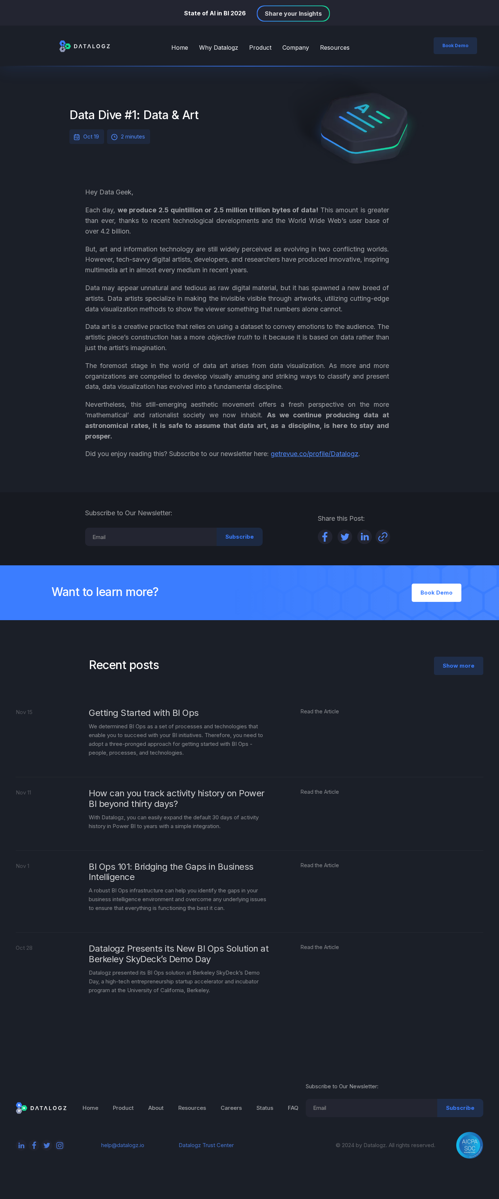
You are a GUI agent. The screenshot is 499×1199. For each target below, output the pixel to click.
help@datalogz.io (122, 1145)
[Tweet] (345, 537)
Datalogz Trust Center (206, 1145)
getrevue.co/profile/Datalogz (314, 454)
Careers (231, 1107)
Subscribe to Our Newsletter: (342, 1086)
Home (179, 47)
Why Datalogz (218, 47)
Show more (459, 665)
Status (264, 1107)
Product (260, 47)
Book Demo (455, 45)
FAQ (293, 1107)
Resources (335, 47)
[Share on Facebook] (325, 537)
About (156, 1107)
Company (295, 47)
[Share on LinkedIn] (364, 537)
